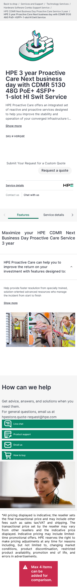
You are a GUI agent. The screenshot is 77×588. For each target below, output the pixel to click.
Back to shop (10, 3)
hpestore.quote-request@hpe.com (29, 417)
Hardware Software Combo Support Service (27, 7)
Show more (14, 126)
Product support (22, 434)
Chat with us (31, 194)
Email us (17, 444)
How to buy (19, 455)
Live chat (18, 423)
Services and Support (32, 3)
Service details (15, 185)
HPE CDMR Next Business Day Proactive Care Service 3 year (36, 11)
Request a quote (54, 170)
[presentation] (72, 215)
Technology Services (58, 3)
